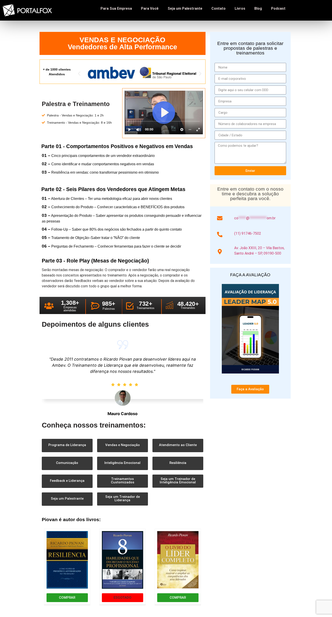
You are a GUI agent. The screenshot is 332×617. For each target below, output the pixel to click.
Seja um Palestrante (185, 8)
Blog (258, 8)
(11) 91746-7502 (247, 233)
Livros (240, 8)
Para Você (150, 8)
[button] (79, 73)
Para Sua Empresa (116, 8)
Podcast (278, 8)
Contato (218, 8)
